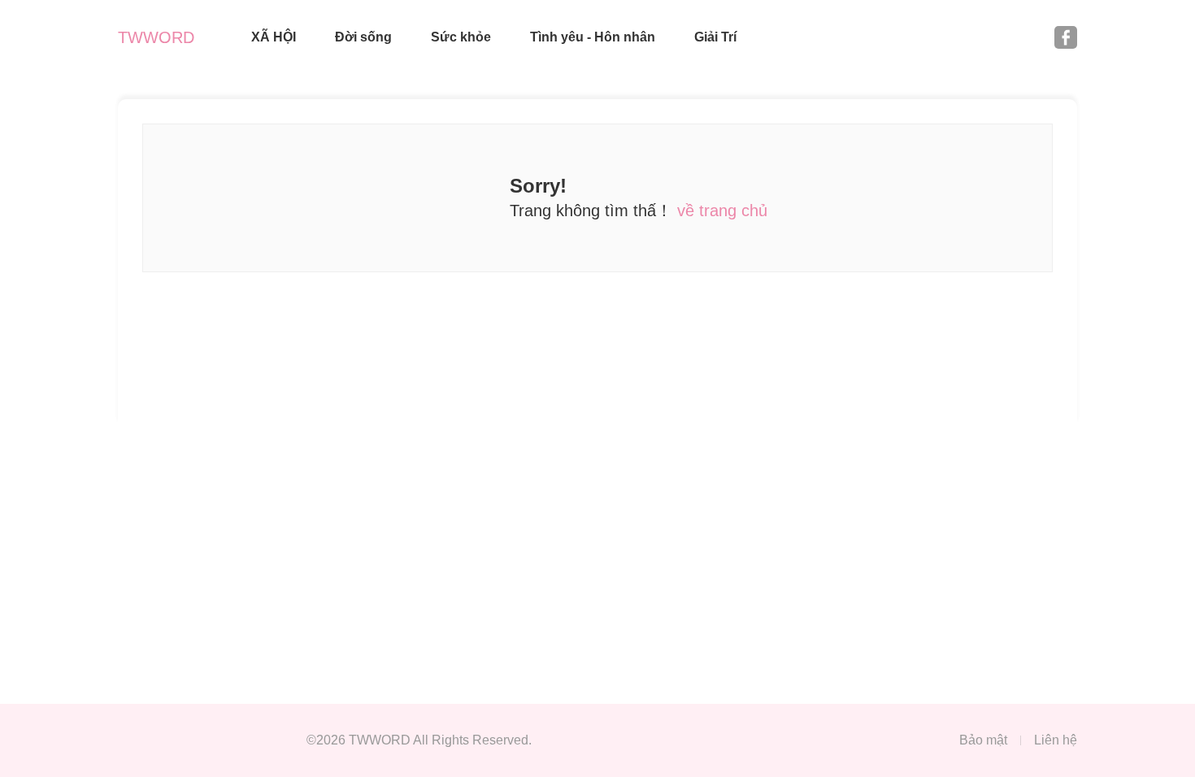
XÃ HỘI (273, 37)
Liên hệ (1055, 740)
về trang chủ (722, 210)
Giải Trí (715, 37)
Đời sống (363, 37)
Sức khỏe (461, 37)
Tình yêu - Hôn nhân (592, 37)
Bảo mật (983, 740)
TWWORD (156, 37)
